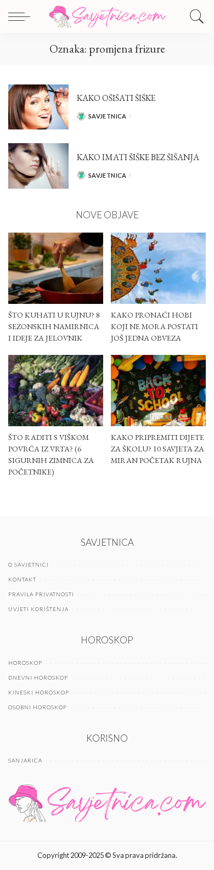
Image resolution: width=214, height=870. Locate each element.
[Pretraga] (194, 16)
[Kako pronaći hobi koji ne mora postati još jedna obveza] (158, 268)
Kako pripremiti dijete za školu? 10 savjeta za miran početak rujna (157, 448)
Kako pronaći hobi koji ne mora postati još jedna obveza (154, 326)
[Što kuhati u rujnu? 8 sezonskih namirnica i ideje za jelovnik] (55, 268)
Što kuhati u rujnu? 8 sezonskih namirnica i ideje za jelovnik (54, 326)
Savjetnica (107, 116)
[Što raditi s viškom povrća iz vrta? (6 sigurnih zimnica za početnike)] (55, 390)
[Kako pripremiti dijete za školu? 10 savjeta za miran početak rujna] (158, 390)
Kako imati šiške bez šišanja (138, 157)
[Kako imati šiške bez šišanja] (38, 166)
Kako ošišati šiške (116, 98)
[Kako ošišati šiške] (38, 107)
